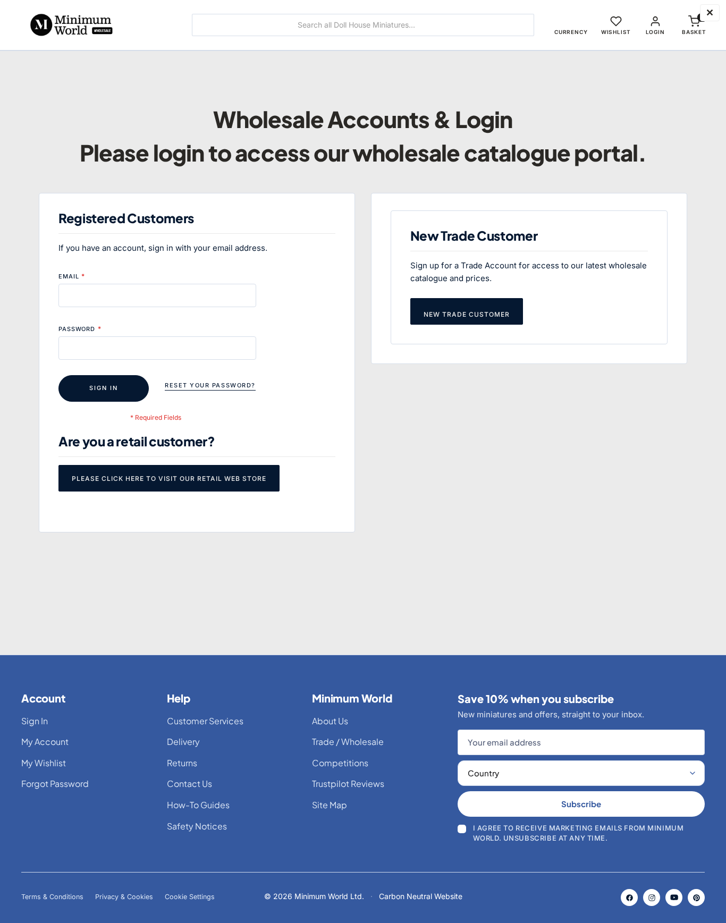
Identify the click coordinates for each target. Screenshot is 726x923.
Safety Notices (197, 826)
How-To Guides (198, 804)
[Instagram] (651, 897)
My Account (45, 741)
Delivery (183, 741)
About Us (330, 720)
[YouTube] (673, 897)
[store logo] (94, 25)
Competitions (340, 762)
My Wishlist (43, 762)
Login (655, 32)
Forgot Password (55, 783)
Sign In (34, 720)
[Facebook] (629, 897)
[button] (570, 25)
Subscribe (581, 804)
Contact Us (189, 783)
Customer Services (205, 720)
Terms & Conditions (52, 897)
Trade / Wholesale (348, 741)
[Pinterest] (696, 897)
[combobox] (363, 25)
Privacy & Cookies (124, 897)
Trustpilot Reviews (348, 783)
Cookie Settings (190, 897)
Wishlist (616, 32)
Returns (182, 762)
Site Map (329, 804)
